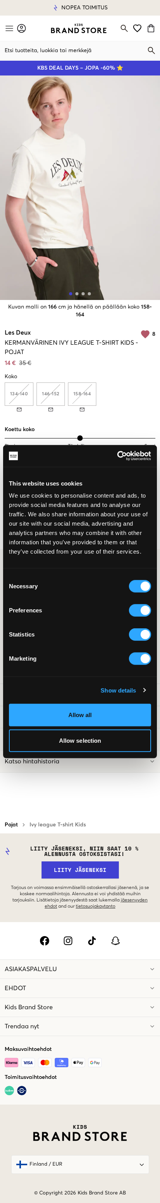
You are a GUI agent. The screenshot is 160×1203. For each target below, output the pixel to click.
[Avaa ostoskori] (152, 28)
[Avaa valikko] (8, 28)
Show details (118, 690)
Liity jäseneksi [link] (80, 870)
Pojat (11, 825)
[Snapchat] (115, 940)
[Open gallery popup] (80, 187)
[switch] (140, 610)
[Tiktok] (92, 940)
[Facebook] (44, 940)
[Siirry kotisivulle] (78, 28)
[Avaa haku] (124, 28)
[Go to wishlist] (137, 28)
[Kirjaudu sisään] (21, 28)
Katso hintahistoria (32, 761)
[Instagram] (68, 940)
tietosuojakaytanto (95, 906)
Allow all (80, 715)
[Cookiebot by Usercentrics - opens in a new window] (117, 456)
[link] (78, 28)
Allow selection (80, 740)
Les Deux (18, 333)
